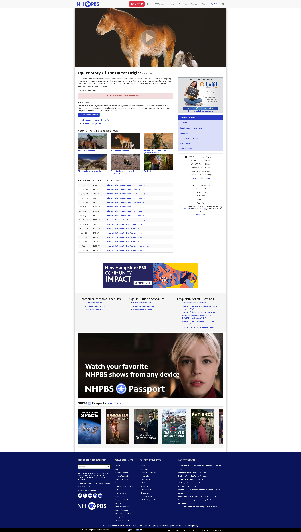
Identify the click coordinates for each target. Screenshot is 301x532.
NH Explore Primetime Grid (95, 306)
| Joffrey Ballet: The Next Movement (192, 476)
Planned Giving (145, 493)
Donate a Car (145, 476)
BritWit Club (144, 469)
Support (194, 4)
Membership (145, 486)
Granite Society (145, 479)
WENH (121, 525)
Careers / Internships (122, 476)
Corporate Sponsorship (148, 473)
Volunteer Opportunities (149, 500)
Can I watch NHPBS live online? (194, 303)
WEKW (135, 525)
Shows (172, 4)
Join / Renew (206, 530)
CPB (140, 529)
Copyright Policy (120, 493)
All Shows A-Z (185, 123)
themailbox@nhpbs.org (88, 491)
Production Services (122, 507)
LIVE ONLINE (186, 209)
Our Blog (118, 466)
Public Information (121, 510)
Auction (143, 466)
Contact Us (184, 133)
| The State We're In (198, 507)
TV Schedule (160, 4)
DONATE (136, 4)
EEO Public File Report (148, 525)
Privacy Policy (216, 530)
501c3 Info (118, 469)
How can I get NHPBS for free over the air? (198, 327)
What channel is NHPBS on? (124, 520)
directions (106, 483)
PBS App (203, 209)
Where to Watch (186, 143)
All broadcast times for (95, 120)
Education (183, 4)
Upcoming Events (146, 496)
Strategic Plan (119, 517)
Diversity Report (120, 496)
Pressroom (119, 503)
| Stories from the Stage (192, 473)
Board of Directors (121, 473)
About (204, 4)
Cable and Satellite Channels (200, 178)
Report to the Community (123, 513)
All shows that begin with (93, 123)
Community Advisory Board (124, 486)
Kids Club (144, 483)
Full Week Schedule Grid (189, 138)
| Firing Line (190, 479)
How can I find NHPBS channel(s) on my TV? (199, 312)
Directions (195, 530)
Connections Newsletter (94, 310)
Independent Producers (123, 500)
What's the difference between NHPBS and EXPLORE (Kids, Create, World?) (198, 316)
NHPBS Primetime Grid (93, 303)
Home (149, 4)
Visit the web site (88, 115)
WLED (128, 525)
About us (177, 530)
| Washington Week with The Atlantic (198, 496)
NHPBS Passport (146, 490)
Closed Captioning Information (191, 128)
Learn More (200, 215)
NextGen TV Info (186, 148)
